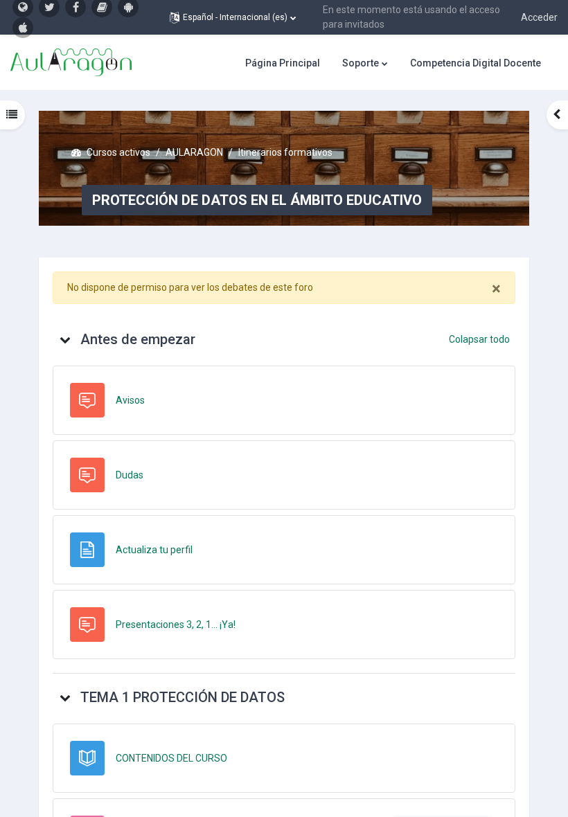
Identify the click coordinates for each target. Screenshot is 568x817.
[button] (232, 17)
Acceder (539, 17)
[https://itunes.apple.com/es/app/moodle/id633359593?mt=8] (22, 27)
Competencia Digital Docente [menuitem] (475, 63)
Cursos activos (118, 152)
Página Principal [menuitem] (282, 63)
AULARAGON (194, 152)
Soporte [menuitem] (360, 63)
